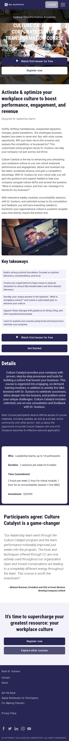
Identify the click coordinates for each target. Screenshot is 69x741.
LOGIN (52, 4)
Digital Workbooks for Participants (20, 698)
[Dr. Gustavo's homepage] (14, 4)
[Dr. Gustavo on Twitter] (10, 729)
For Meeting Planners (13, 703)
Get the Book (9, 692)
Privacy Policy (9, 713)
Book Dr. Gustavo (11, 671)
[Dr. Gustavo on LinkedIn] (16, 729)
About (5, 682)
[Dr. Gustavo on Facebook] (3, 729)
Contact (6, 677)
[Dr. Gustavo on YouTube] (29, 729)
